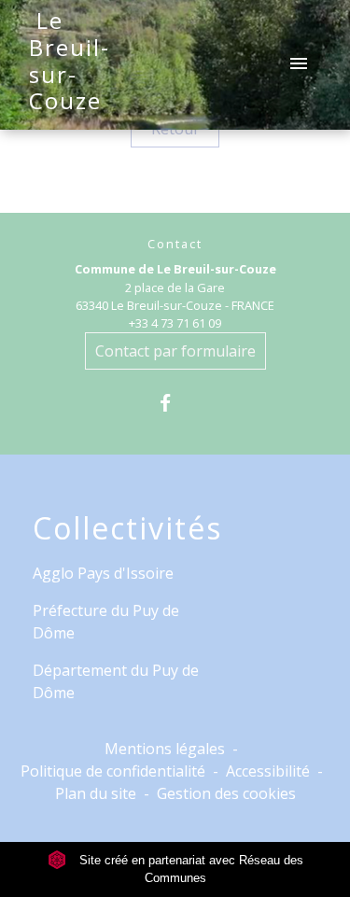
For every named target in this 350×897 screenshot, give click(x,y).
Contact (175, 244)
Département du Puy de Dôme (116, 681)
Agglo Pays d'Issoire (103, 573)
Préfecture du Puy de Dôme (106, 621)
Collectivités (127, 528)
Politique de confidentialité (113, 771)
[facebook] (175, 402)
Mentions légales (165, 748)
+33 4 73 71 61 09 (175, 323)
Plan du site (95, 793)
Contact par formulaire (175, 351)
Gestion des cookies (226, 793)
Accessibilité (268, 771)
